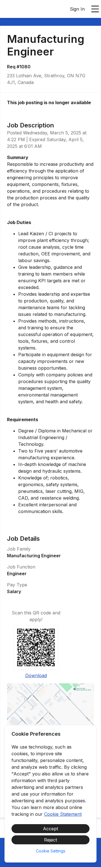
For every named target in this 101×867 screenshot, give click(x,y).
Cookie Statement (63, 814)
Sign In (77, 9)
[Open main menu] (95, 9)
